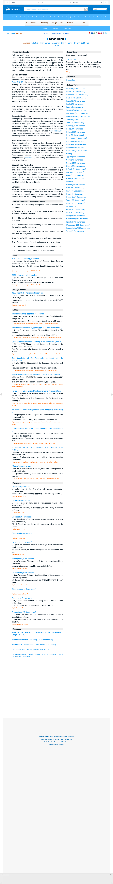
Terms (56, 45)
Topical (13, 33)
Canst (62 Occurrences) (75, 178)
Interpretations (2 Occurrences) (78, 116)
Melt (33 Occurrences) (75, 147)
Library (76, 43)
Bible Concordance (19, 654)
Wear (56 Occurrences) (75, 188)
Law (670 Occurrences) (75, 191)
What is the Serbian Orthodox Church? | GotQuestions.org (34, 645)
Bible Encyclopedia (48, 654)
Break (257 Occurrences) (75, 101)
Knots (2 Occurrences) (75, 104)
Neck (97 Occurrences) (75, 213)
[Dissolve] (110, 399)
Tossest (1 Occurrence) (75, 120)
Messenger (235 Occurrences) (78, 225)
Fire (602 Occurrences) (75, 172)
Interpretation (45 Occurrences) (78, 228)
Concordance (45, 43)
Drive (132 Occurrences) (75, 203)
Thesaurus (55, 43)
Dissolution (70, 80)
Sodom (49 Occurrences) (76, 163)
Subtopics (85, 43)
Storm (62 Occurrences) (75, 166)
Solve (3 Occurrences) (74, 160)
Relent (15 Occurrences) (75, 92)
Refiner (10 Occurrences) (76, 132)
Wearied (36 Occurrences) (76, 110)
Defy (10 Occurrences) (75, 135)
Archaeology (71, 206)
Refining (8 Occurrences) (75, 126)
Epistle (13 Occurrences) (75, 222)
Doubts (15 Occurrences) (76, 144)
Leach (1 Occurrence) (74, 107)
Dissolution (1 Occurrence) (76, 138)
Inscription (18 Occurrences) (77, 113)
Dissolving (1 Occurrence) (76, 197)
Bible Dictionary (34, 654)
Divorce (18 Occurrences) (76, 98)
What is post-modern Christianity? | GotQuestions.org (32, 640)
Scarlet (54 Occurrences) (75, 185)
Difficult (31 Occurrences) (76, 169)
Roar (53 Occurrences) (75, 129)
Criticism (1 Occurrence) (75, 209)
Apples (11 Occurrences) (76, 157)
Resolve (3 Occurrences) (75, 89)
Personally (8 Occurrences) (76, 151)
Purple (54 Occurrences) (75, 194)
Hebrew (70, 43)
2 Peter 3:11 (30, 158)
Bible (8, 33)
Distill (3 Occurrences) (75, 141)
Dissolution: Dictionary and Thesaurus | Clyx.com (30, 649)
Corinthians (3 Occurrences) (77, 219)
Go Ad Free (5, 875)
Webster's (34, 43)
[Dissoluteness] (3, 399)
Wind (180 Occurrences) (75, 200)
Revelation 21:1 (56, 131)
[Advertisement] (56, 701)
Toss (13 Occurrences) (75, 123)
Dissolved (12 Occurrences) (77, 95)
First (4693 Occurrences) (76, 216)
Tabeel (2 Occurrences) (75, 231)
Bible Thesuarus (23, 657)
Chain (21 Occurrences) (75, 175)
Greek (63, 43)
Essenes (69, 182)
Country (69, 154)
